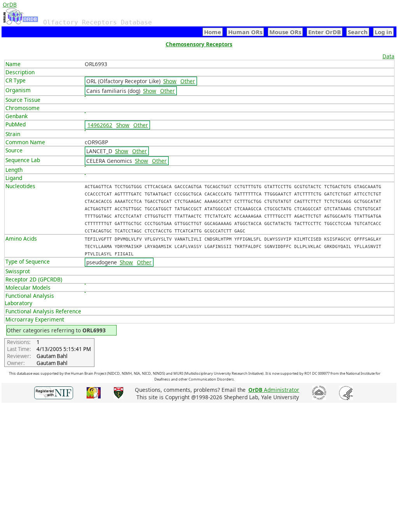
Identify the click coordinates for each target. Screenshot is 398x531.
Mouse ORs (285, 32)
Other (187, 81)
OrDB (10, 4)
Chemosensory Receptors (199, 44)
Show (169, 81)
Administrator (273, 389)
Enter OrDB (324, 32)
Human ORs (245, 32)
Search (358, 32)
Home (212, 32)
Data (388, 56)
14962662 (99, 125)
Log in (383, 32)
